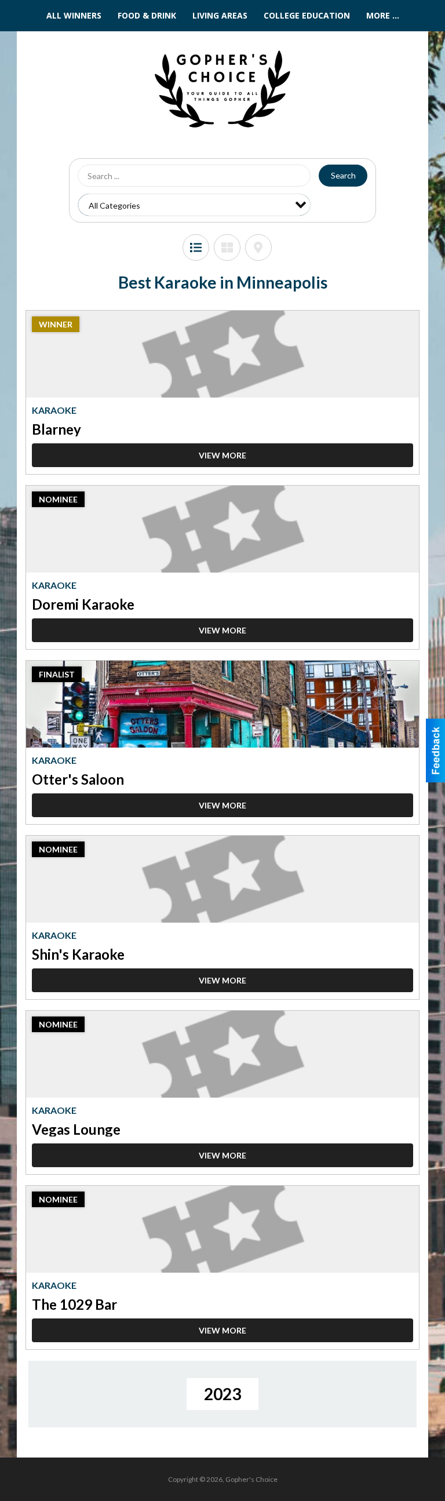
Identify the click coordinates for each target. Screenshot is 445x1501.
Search (343, 175)
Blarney (56, 429)
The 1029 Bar (74, 1304)
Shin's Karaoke (78, 954)
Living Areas (219, 15)
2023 (222, 1394)
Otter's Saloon (78, 779)
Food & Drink (147, 15)
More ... (382, 15)
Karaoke (54, 410)
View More (222, 455)
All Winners (73, 15)
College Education (307, 15)
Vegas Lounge (76, 1129)
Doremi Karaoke (83, 604)
